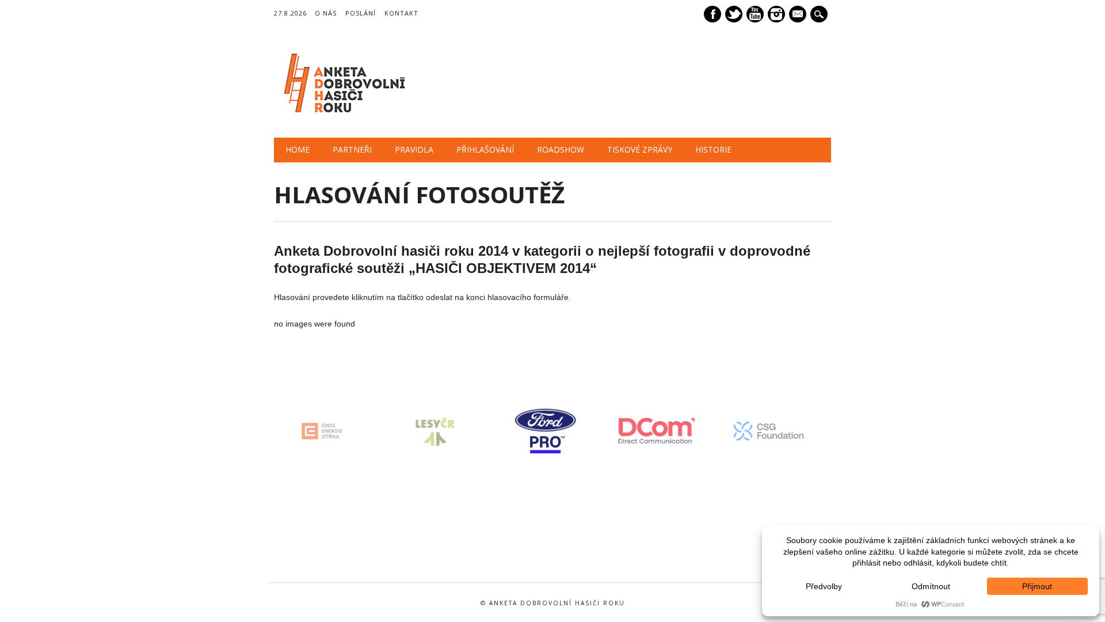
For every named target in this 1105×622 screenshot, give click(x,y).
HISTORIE (713, 149)
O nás (326, 13)
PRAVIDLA (414, 149)
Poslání (360, 13)
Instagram (776, 14)
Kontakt (401, 13)
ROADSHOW (560, 149)
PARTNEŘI (352, 149)
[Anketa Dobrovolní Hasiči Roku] (342, 114)
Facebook (712, 14)
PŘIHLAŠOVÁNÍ (485, 149)
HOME (297, 149)
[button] (267, 431)
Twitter (733, 14)
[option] (344, 431)
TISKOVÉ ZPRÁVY (639, 149)
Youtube (755, 14)
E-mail (798, 14)
